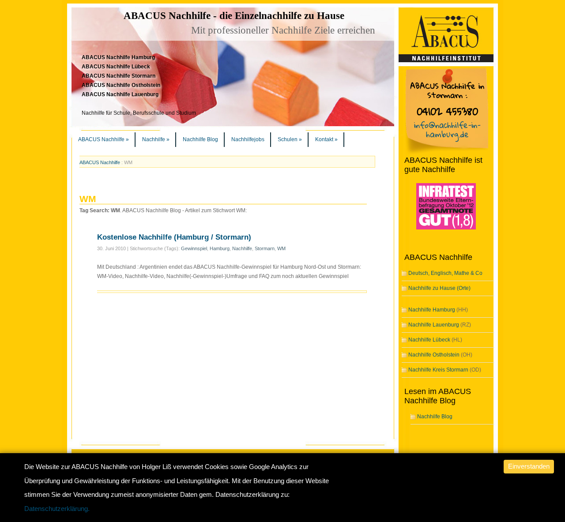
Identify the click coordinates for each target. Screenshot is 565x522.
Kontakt (326, 139)
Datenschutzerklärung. (57, 508)
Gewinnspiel (194, 248)
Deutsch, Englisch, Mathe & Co (445, 273)
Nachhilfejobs (247, 139)
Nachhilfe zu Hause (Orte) (439, 288)
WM (281, 248)
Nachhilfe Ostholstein (434, 355)
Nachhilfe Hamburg (431, 310)
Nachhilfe (156, 139)
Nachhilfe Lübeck (429, 340)
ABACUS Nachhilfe (103, 139)
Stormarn (265, 248)
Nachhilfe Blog (200, 139)
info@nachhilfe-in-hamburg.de (447, 129)
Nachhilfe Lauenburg (433, 325)
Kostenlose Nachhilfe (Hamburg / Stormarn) (174, 237)
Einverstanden (529, 466)
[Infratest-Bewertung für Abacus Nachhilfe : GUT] (440, 230)
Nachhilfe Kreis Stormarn (438, 370)
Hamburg (220, 248)
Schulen (290, 139)
